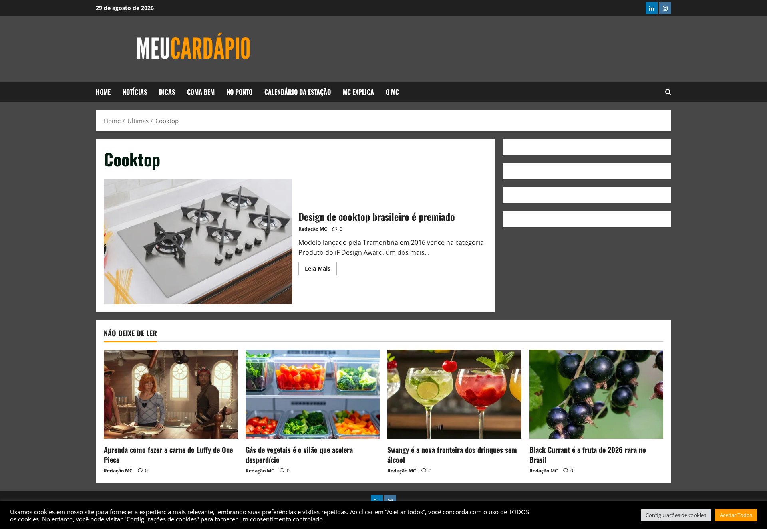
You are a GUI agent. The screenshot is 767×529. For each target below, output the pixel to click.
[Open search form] (668, 92)
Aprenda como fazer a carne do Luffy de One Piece (168, 454)
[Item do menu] (652, 8)
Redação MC (312, 229)
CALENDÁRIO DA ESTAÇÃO (297, 92)
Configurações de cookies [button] (676, 515)
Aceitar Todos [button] (736, 515)
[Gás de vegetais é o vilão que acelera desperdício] (313, 394)
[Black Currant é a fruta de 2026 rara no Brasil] (596, 394)
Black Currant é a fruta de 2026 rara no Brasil (587, 454)
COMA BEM (201, 92)
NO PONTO (239, 92)
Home (103, 92)
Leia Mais (321, 267)
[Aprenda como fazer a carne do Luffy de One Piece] (171, 394)
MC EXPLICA (358, 92)
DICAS (167, 92)
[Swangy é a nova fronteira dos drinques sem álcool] (454, 394)
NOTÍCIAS (135, 92)
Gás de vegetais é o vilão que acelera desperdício (299, 454)
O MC (392, 92)
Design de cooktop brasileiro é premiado (198, 241)
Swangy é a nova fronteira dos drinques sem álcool (452, 454)
